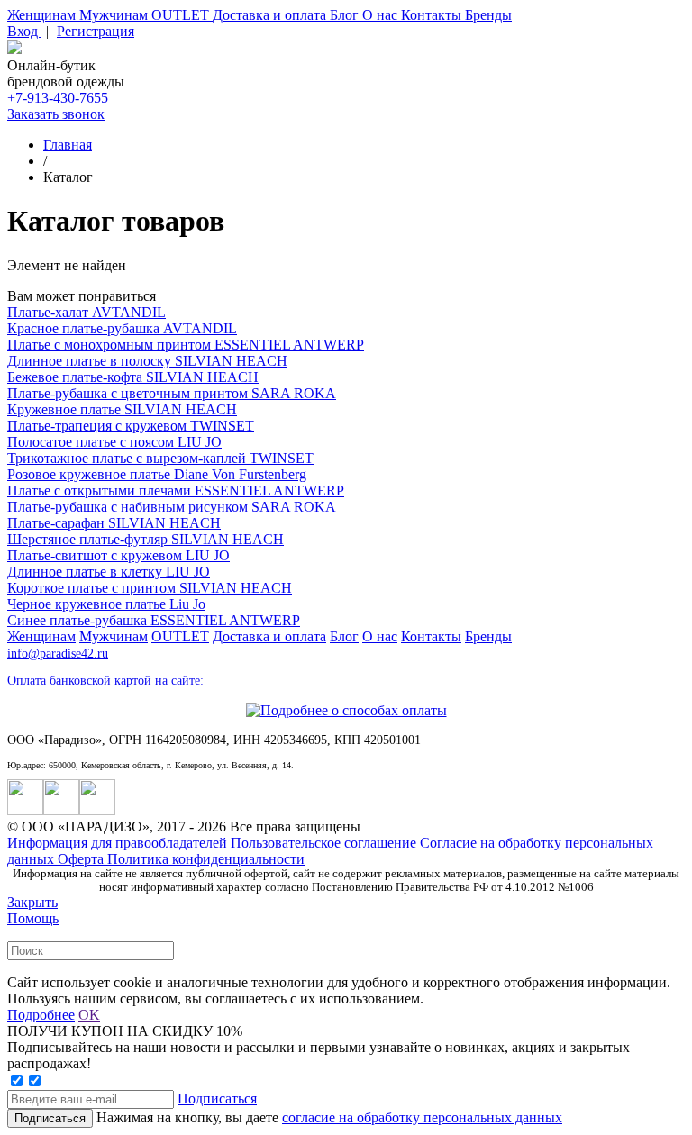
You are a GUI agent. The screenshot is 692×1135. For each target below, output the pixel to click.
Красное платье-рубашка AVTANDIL (122, 328)
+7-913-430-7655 (57, 97)
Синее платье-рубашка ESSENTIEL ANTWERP (153, 620)
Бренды (488, 15)
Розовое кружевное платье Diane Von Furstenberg (156, 474)
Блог (346, 15)
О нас (381, 15)
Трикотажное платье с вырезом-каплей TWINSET (160, 458)
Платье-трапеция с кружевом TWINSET (130, 425)
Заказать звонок (56, 114)
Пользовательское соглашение (325, 842)
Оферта (82, 859)
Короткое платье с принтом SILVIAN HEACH (149, 587)
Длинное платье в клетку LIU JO (108, 571)
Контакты (433, 15)
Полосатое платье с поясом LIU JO (114, 441)
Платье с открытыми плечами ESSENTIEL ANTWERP (175, 490)
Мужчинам (115, 15)
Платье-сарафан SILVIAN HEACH (114, 523)
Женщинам (43, 15)
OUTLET (182, 15)
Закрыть (32, 902)
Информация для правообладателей (119, 842)
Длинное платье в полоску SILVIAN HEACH (147, 360)
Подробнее (41, 1014)
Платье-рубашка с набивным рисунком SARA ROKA (171, 506)
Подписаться (217, 1098)
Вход (24, 31)
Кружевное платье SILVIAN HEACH (122, 409)
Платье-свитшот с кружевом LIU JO (118, 555)
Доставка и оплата (271, 15)
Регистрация (95, 31)
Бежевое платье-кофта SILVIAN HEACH (133, 377)
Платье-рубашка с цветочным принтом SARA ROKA (171, 393)
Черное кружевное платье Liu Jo (106, 604)
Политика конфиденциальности (206, 859)
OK (89, 1014)
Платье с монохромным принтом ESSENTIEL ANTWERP (185, 344)
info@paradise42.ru (57, 653)
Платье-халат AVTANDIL (86, 312)
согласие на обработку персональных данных (422, 1117)
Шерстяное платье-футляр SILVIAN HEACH (145, 539)
